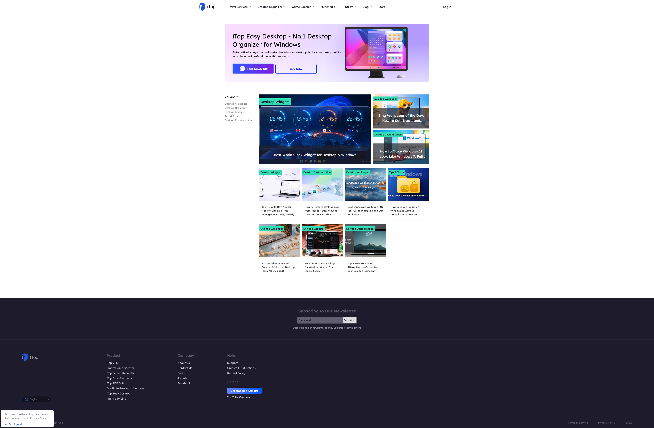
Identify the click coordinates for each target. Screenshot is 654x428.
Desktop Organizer (236, 107)
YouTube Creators (238, 397)
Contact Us (185, 368)
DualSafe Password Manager (126, 388)
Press (181, 373)
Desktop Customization (238, 120)
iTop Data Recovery (119, 378)
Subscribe (349, 320)
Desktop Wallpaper (236, 103)
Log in (447, 7)
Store (381, 7)
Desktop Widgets (235, 112)
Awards (182, 378)
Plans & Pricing (116, 398)
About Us (184, 363)
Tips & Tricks (232, 116)
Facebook (184, 383)
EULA (628, 422)
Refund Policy (236, 373)
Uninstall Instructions (241, 368)
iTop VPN (112, 363)
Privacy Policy (606, 422)
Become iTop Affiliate (244, 390)
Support (232, 363)
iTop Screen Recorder (120, 373)
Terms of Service (578, 422)
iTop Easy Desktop (118, 393)
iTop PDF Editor (117, 383)
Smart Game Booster (120, 368)
